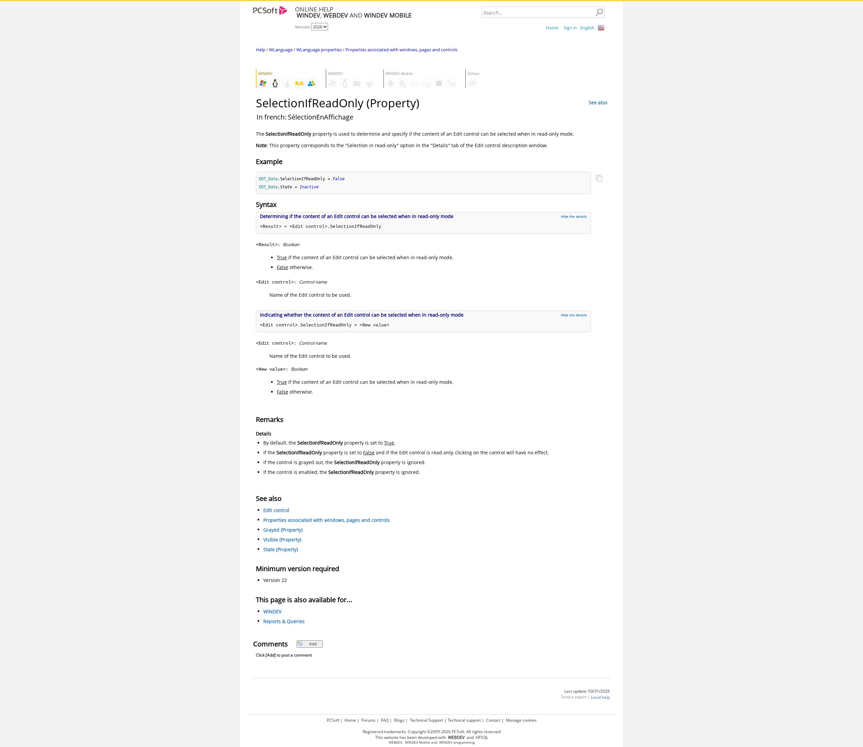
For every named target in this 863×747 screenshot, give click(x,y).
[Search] (599, 12)
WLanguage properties (319, 50)
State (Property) (280, 549)
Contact (493, 720)
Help (260, 50)
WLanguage (281, 50)
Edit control (276, 510)
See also (598, 102)
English (587, 28)
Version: (303, 27)
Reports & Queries (284, 621)
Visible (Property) (282, 539)
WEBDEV (395, 742)
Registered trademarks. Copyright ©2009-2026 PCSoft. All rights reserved (432, 732)
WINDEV (272, 611)
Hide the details (574, 216)
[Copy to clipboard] (599, 179)
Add (313, 644)
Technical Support (426, 720)
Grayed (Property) (283, 530)
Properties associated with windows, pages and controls (401, 50)
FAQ (385, 720)
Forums (368, 720)
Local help (600, 697)
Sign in (570, 28)
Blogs (399, 720)
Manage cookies (521, 720)
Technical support (464, 720)
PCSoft (333, 720)
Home (552, 28)
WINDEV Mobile (417, 742)
